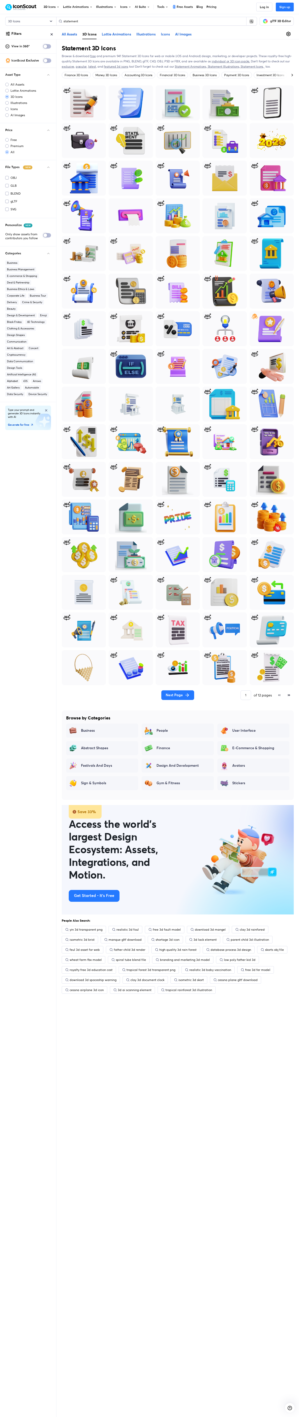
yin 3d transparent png (86, 930)
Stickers (238, 783)
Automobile (32, 387)
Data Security (15, 394)
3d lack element (205, 940)
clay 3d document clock (147, 980)
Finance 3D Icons (76, 75)
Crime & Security (32, 302)
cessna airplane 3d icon (87, 990)
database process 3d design (231, 950)
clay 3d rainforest (252, 930)
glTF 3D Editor (280, 21)
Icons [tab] (165, 34)
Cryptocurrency (16, 354)
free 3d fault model (167, 930)
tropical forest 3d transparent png (151, 970)
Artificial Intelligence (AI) (21, 374)
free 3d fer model (257, 970)
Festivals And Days (96, 765)
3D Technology (36, 321)
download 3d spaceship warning (93, 980)
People (162, 730)
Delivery (12, 302)
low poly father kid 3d (239, 960)
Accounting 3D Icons (138, 75)
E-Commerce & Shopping (253, 748)
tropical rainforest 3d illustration (188, 990)
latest (92, 67)
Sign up (284, 7)
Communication (16, 341)
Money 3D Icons (106, 75)
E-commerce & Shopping (22, 276)
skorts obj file (274, 950)
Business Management (20, 269)
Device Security (37, 394)
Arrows (37, 381)
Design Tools (14, 367)
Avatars (238, 765)
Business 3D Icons (205, 75)
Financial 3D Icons (172, 75)
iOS (25, 381)
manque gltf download (125, 940)
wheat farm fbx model (86, 960)
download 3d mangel (210, 930)
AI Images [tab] (183, 34)
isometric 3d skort (191, 980)
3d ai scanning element (134, 990)
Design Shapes (16, 335)
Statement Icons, (252, 67)
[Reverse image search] (251, 21)
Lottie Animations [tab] (116, 34)
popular (81, 67)
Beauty (11, 308)
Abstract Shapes (94, 748)
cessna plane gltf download (238, 980)
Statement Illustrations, (224, 67)
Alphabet (12, 381)
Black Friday (14, 321)
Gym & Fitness (168, 783)
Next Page (174, 695)
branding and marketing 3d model (185, 960)
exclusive (68, 67)
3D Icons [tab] (89, 34)
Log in (264, 7)
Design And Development (178, 765)
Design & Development (21, 315)
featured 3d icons (116, 67)
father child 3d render (129, 950)
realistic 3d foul (127, 930)
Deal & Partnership (18, 282)
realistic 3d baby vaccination (210, 970)
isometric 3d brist (82, 940)
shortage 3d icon (167, 940)
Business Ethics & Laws (20, 289)
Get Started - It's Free (94, 896)
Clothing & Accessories (20, 328)
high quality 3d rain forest (178, 950)
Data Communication (20, 361)
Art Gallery (13, 387)
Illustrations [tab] (146, 34)
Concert (33, 348)
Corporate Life (16, 295)
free (93, 56)
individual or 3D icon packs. (231, 61)
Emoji (43, 315)
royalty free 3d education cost (91, 970)
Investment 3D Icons (270, 75)
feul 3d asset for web (85, 950)
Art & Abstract (15, 348)
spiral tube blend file (131, 960)
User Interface (244, 730)
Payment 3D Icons (236, 75)
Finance (163, 748)
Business (12, 262)
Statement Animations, (191, 67)
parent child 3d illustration (250, 940)
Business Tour (38, 295)
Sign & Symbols (93, 783)
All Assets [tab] (69, 34)
